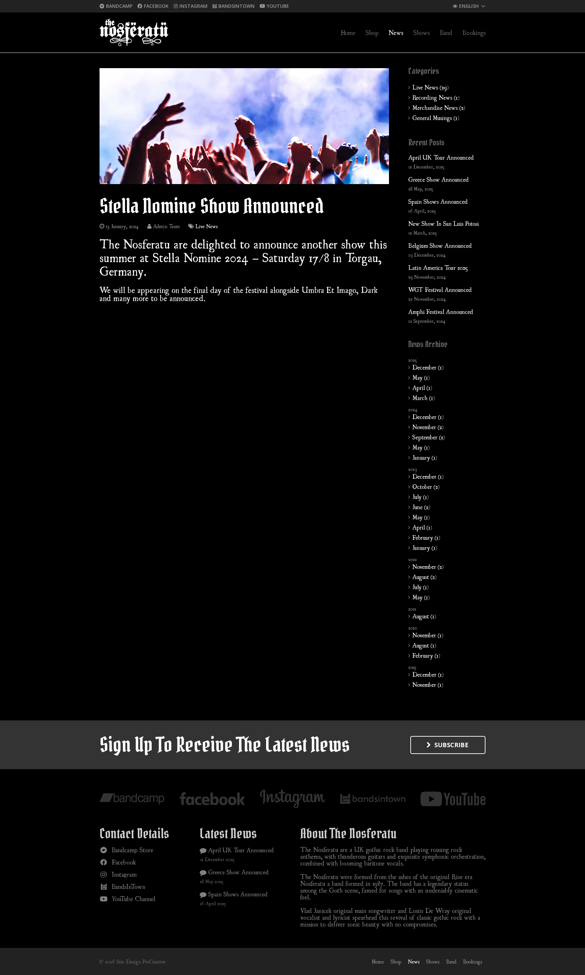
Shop (396, 961)
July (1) (420, 496)
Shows (432, 961)
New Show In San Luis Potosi (443, 223)
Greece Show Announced (438, 179)
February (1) (426, 537)
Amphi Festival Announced (440, 311)
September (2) (428, 437)
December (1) (427, 367)
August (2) (424, 576)
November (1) (427, 635)
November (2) (427, 426)
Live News (206, 226)
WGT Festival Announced (440, 289)
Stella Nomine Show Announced (212, 206)
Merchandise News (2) (438, 107)
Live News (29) (430, 87)
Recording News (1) (435, 97)
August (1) (424, 616)
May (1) (421, 377)
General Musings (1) (435, 117)
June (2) (421, 506)
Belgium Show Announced (440, 245)
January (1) (424, 457)
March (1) (423, 397)
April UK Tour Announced (441, 157)
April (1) (422, 387)
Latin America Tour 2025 (438, 267)
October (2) (425, 486)
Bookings (472, 961)
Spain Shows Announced (438, 201)
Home (378, 961)
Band (451, 961)
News (413, 961)
